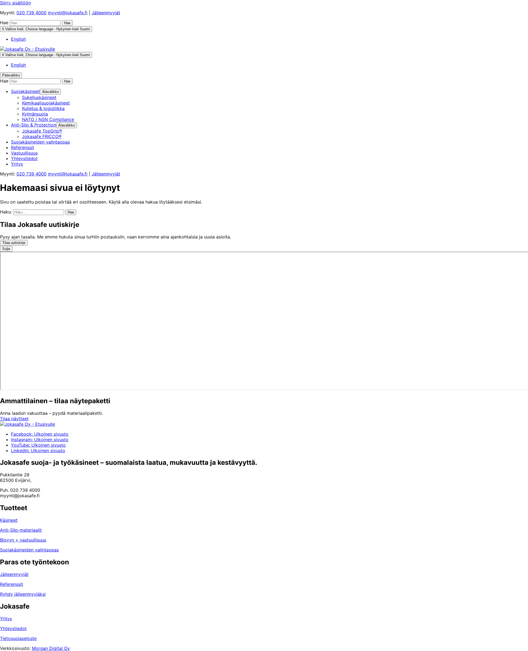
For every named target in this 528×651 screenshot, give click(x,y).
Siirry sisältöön (15, 3)
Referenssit (11, 584)
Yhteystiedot (13, 628)
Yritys (6, 618)
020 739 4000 (31, 12)
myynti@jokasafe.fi (67, 12)
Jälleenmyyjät (106, 12)
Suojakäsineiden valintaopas (29, 550)
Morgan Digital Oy (51, 648)
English (18, 39)
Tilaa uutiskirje (13, 243)
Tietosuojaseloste (18, 638)
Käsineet (9, 520)
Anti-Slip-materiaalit (21, 530)
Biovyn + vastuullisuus (23, 540)
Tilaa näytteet (14, 418)
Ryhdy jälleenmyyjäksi (23, 594)
